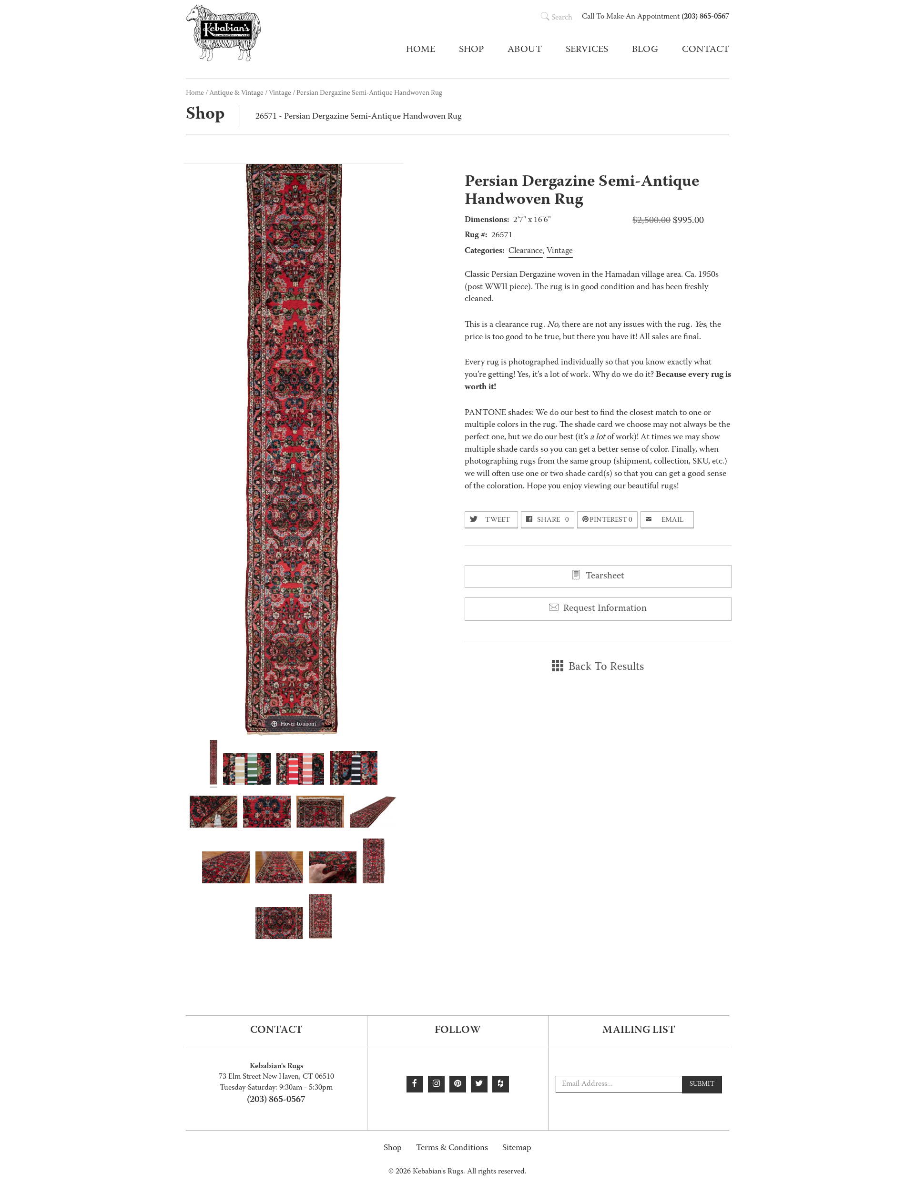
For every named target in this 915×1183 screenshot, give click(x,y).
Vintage (280, 93)
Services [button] (587, 50)
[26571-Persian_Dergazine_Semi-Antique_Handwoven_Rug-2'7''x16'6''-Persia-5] (226, 868)
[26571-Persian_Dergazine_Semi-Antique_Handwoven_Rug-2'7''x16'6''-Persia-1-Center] (374, 862)
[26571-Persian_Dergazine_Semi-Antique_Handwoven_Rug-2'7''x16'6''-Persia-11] (353, 769)
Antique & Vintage (236, 93)
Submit (702, 1084)
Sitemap (516, 1148)
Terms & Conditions (452, 1148)
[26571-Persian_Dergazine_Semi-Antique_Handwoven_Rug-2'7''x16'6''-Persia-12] (300, 770)
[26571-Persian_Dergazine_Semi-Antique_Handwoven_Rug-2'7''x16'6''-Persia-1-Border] (320, 918)
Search (561, 18)
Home (420, 50)
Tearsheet (603, 576)
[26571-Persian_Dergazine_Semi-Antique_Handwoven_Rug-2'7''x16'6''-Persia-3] (279, 868)
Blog (645, 50)
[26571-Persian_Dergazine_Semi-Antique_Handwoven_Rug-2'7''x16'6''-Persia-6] (279, 924)
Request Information (604, 609)
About (525, 50)
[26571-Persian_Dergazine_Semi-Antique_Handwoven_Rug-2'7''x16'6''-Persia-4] (320, 813)
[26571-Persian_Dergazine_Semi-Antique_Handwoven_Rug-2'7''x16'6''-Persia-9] (213, 813)
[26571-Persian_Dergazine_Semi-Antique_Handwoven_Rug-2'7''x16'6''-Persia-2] (373, 813)
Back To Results (605, 667)
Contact (705, 50)
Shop (393, 1148)
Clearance (525, 251)
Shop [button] (471, 50)
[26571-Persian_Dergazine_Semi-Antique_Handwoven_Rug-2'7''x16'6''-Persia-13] (247, 770)
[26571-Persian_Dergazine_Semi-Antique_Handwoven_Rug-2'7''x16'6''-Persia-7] (267, 813)
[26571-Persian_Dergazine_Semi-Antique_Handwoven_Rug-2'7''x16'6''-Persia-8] (332, 868)
